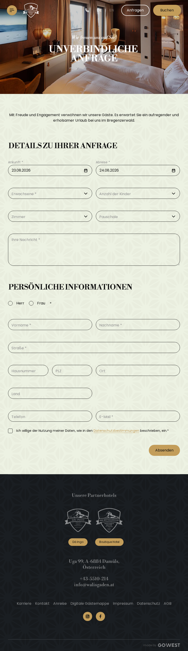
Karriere (24, 603)
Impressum (123, 603)
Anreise (60, 603)
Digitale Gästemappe (89, 603)
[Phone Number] (87, 10)
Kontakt (42, 603)
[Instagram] (87, 616)
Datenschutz (148, 603)
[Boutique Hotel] (109, 520)
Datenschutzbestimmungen (116, 431)
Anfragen (135, 10)
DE (99, 10)
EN (111, 10)
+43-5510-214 (94, 579)
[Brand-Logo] (31, 10)
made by (149, 645)
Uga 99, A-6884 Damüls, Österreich (94, 564)
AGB (167, 603)
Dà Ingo (77, 542)
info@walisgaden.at (94, 585)
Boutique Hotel (109, 542)
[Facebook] (100, 616)
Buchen (167, 10)
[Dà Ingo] (78, 520)
